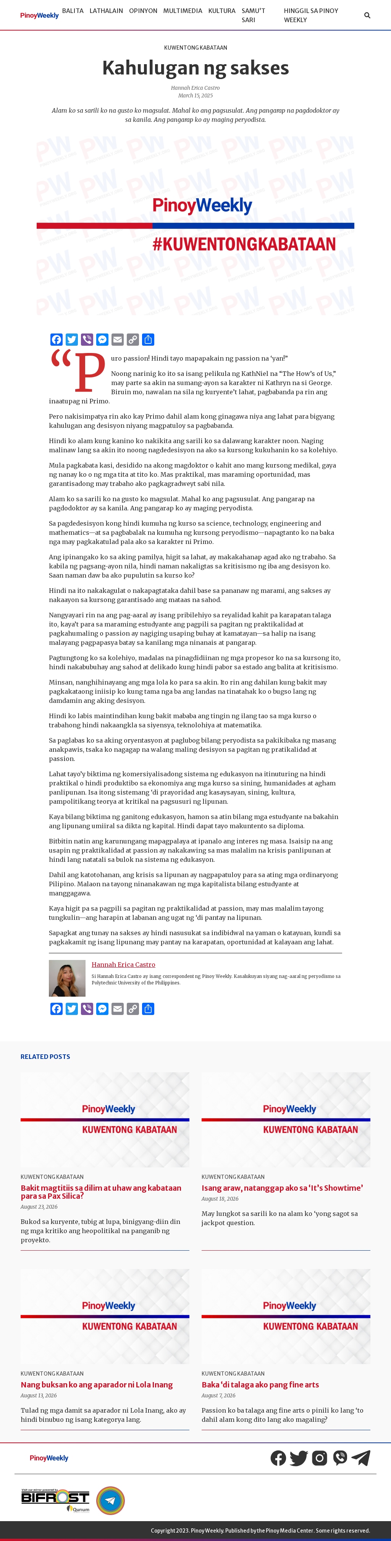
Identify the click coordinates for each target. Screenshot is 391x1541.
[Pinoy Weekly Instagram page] (319, 1458)
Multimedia (182, 11)
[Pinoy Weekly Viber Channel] (340, 1458)
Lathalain (106, 11)
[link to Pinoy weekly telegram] (110, 1500)
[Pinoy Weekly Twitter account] (299, 1458)
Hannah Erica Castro (195, 88)
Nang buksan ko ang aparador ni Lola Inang (97, 1384)
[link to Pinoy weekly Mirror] (55, 1500)
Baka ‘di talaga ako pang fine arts (260, 1384)
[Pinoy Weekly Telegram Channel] (360, 1458)
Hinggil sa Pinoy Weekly (311, 15)
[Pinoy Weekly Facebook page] (278, 1458)
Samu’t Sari (253, 15)
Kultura (222, 11)
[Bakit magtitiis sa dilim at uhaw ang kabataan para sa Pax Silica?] (105, 1119)
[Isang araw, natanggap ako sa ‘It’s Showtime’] (286, 1119)
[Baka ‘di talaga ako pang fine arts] (286, 1316)
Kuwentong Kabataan (195, 48)
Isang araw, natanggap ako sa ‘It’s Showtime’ (282, 1188)
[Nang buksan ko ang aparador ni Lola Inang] (105, 1316)
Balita (73, 11)
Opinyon (143, 11)
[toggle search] (367, 15)
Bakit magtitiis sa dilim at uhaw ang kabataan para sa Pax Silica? (101, 1192)
